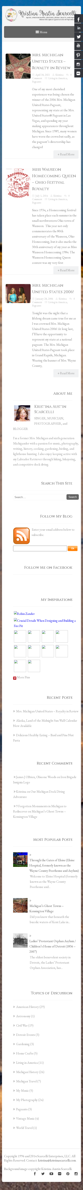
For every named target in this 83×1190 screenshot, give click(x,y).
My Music (22, 1090)
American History (27, 1007)
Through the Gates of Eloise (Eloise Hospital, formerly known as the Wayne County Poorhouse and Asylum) (54, 865)
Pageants (36, 81)
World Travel (24, 1128)
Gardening (23, 1044)
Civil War (22, 1025)
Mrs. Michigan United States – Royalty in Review (51, 61)
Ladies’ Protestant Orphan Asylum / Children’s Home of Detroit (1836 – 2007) (52, 946)
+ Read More (66, 154)
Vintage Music (25, 1118)
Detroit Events (25, 1035)
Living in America (57, 78)
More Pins (23, 677)
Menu (43, 32)
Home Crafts (24, 1053)
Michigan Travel (26, 1081)
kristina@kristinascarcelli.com (57, 1160)
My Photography (27, 1100)
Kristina (59, 74)
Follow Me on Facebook (48, 567)
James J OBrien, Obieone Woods (36, 777)
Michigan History (27, 1072)
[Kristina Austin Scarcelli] (41, 15)
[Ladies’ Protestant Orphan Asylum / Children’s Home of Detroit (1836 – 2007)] (20, 940)
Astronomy (23, 1016)
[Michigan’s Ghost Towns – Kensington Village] (20, 905)
